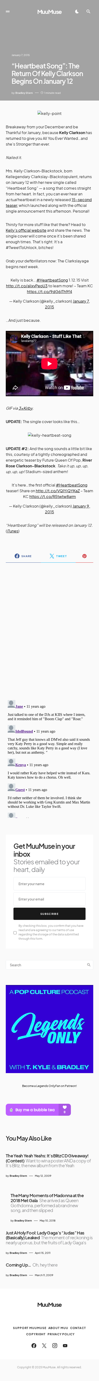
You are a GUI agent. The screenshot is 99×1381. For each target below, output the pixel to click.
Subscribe (49, 913)
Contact (78, 1328)
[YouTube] (65, 1345)
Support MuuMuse (29, 1328)
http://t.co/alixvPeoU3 (27, 285)
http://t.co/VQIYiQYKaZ (58, 490)
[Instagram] (54, 1345)
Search (89, 965)
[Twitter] (44, 1345)
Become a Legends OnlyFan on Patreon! (49, 1086)
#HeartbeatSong (52, 280)
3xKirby (25, 408)
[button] (7, 11)
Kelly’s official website (26, 230)
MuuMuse (49, 11)
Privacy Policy (61, 1334)
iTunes (12, 530)
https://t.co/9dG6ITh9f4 (49, 291)
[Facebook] (33, 1345)
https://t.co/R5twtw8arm (52, 496)
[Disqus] (49, 628)
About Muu (58, 1328)
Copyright (36, 1334)
